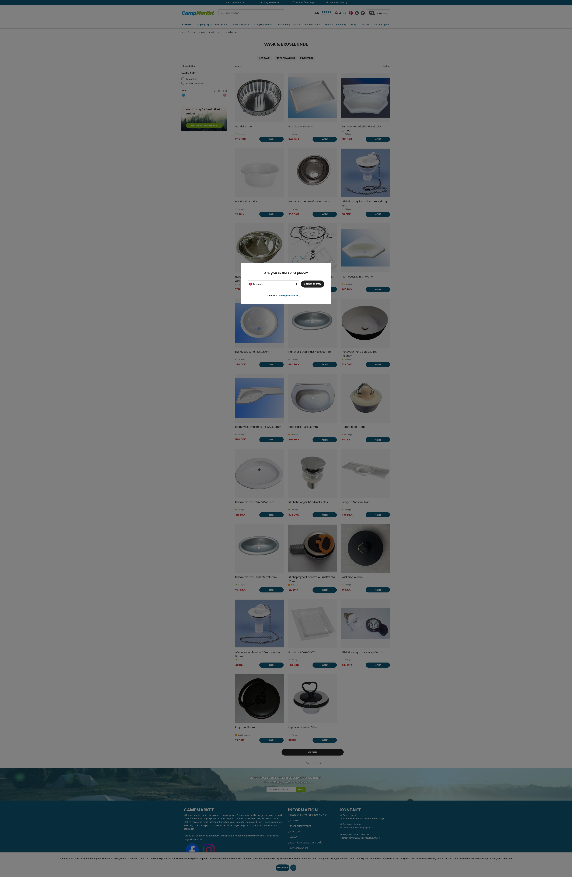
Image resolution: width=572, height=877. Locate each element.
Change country (312, 284)
